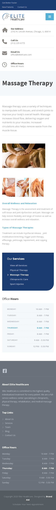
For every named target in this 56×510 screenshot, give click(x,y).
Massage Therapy (19, 274)
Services (9, 423)
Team (7, 427)
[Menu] (50, 16)
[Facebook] (5, 371)
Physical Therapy (19, 270)
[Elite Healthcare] (13, 17)
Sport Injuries (17, 284)
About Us (9, 419)
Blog (7, 431)
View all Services (18, 265)
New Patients (8, 7)
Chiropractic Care (19, 279)
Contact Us (22, 7)
